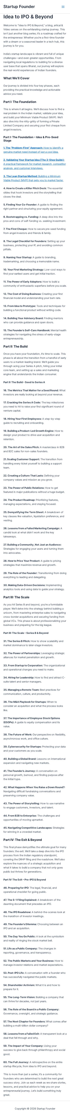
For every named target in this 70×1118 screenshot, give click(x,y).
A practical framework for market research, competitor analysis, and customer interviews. (34, 164)
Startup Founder (19, 6)
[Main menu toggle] (63, 6)
